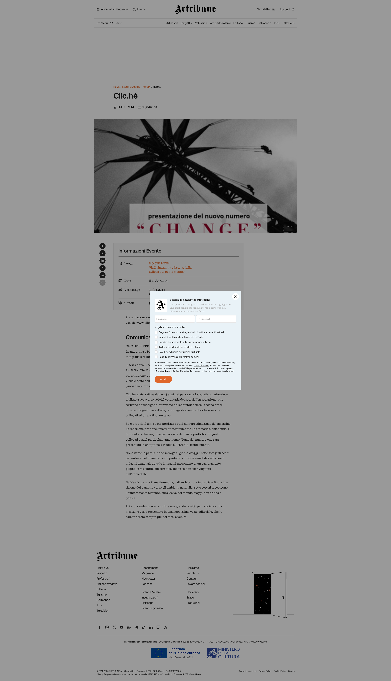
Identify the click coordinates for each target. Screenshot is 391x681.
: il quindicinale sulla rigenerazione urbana (184, 342)
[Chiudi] (235, 296)
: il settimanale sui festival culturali (179, 356)
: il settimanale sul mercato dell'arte (181, 337)
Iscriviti (163, 379)
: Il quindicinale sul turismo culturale (179, 351)
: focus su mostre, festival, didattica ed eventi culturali (191, 332)
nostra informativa (201, 365)
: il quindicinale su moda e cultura (179, 347)
